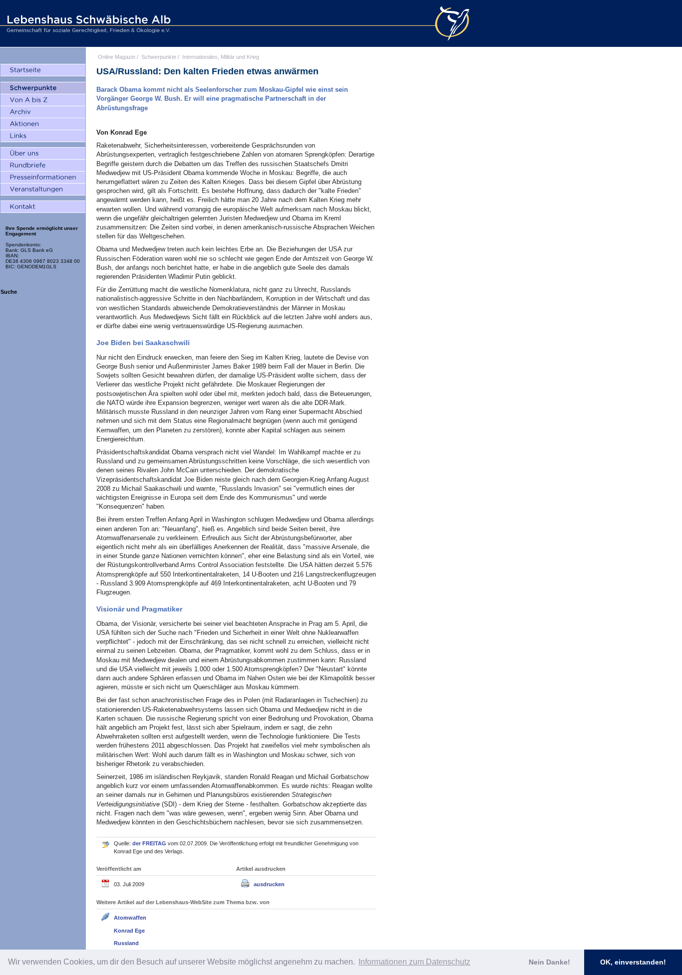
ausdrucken (269, 884)
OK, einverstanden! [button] (633, 962)
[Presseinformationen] (42, 178)
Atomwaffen (130, 918)
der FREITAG (150, 843)
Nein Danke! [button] (549, 962)
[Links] (42, 136)
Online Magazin (116, 57)
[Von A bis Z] (42, 100)
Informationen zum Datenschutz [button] (414, 962)
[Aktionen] (42, 124)
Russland (126, 943)
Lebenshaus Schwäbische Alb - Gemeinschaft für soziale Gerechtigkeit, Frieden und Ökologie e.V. (87, 23)
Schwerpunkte (158, 57)
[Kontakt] (42, 207)
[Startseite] (42, 70)
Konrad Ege (129, 931)
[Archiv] (42, 112)
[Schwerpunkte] (42, 88)
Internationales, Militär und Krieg (220, 57)
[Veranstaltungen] (42, 189)
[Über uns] (42, 154)
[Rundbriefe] (42, 166)
